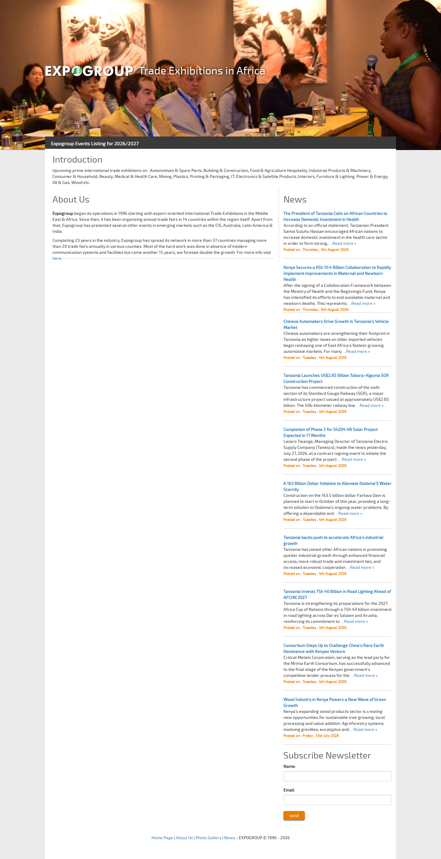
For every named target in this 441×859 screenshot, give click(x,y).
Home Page (162, 837)
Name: (290, 766)
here (57, 258)
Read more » (344, 243)
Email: (289, 790)
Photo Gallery (208, 837)
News (229, 837)
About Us (184, 837)
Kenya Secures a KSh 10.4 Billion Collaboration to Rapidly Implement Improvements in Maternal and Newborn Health (337, 273)
